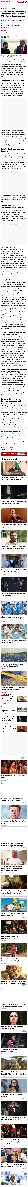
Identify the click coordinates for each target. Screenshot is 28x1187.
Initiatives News (4, 505)
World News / (7, 6)
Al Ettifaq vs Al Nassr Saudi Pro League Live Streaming (13, 594)
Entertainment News (5, 527)
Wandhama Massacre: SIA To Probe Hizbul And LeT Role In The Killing (14, 571)
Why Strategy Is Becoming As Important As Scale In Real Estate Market (8, 710)
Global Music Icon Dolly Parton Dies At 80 (13, 525)
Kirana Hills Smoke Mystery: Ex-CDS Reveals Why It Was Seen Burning (12, 478)
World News (3, 34)
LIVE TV (21, 2)
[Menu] (26, 2)
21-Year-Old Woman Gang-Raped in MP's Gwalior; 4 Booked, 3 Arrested (13, 689)
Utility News (3, 713)
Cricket (2, 645)
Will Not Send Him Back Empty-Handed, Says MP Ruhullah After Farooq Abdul (13, 547)
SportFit (3, 621)
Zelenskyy (22, 60)
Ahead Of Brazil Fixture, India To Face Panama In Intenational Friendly (12, 618)
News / (2, 6)
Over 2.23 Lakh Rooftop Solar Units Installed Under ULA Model (12, 665)
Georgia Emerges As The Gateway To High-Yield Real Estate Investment (14, 502)
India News (3, 482)
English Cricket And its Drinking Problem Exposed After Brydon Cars (13, 641)
